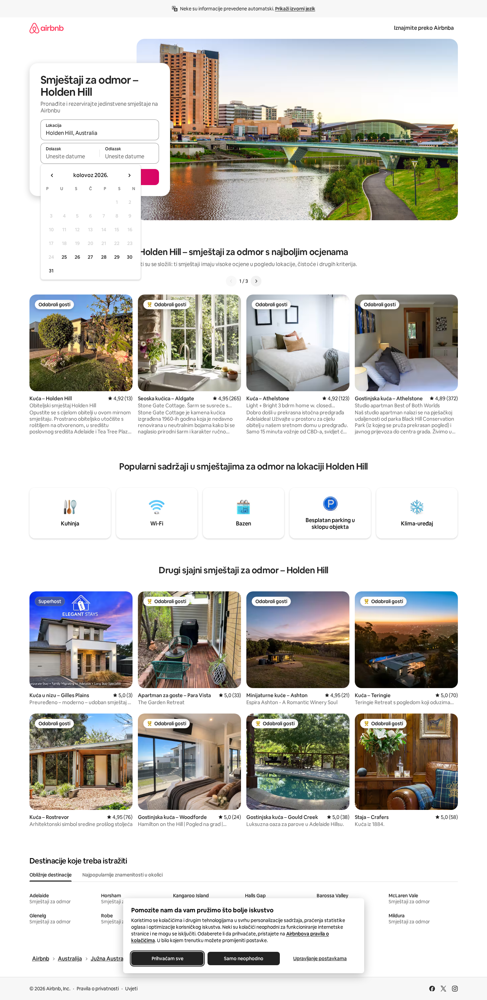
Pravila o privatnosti (98, 989)
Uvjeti (131, 989)
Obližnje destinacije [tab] (50, 875)
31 (51, 271)
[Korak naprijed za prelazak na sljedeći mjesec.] (129, 175)
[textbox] (70, 156)
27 (90, 257)
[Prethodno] (231, 281)
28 (103, 257)
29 (116, 257)
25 (64, 257)
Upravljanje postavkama (320, 958)
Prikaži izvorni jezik (295, 9)
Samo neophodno (243, 958)
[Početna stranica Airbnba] (46, 27)
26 (77, 257)
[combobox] (100, 133)
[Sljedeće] (256, 281)
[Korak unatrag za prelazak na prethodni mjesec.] (52, 175)
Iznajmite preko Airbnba (424, 27)
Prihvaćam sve (167, 958)
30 (130, 257)
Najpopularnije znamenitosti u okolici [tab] (122, 875)
